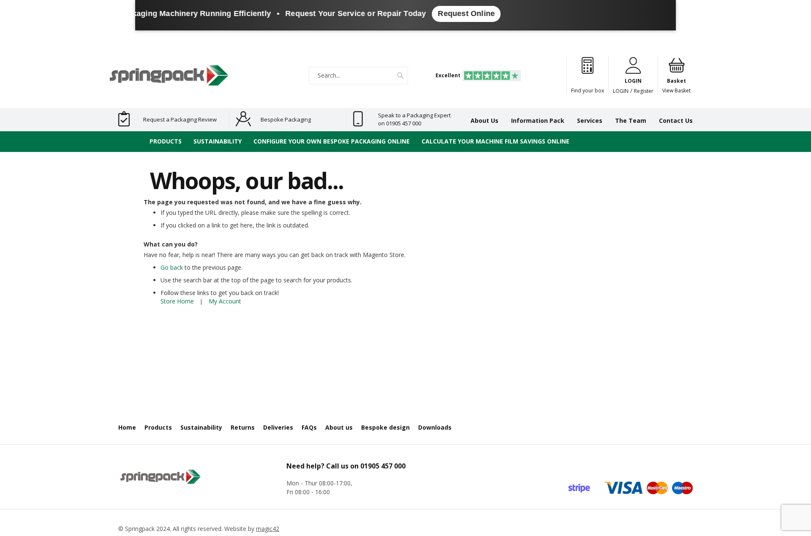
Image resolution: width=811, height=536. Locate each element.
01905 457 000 (383, 466)
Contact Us (676, 120)
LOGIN (621, 91)
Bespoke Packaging (286, 119)
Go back (172, 267)
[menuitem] (166, 141)
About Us (484, 120)
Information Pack (537, 120)
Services (589, 120)
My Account (225, 301)
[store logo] (169, 75)
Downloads (435, 427)
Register (643, 91)
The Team (630, 120)
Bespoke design (385, 427)
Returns (243, 427)
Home (127, 427)
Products (158, 427)
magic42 (267, 529)
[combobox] (358, 75)
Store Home (177, 301)
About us (339, 427)
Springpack (140, 529)
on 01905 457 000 (399, 123)
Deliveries (278, 427)
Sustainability (201, 427)
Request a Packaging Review (180, 119)
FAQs (309, 427)
